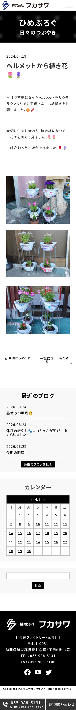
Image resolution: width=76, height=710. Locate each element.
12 (56, 524)
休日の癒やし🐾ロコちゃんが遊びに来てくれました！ (37, 432)
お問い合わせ (64, 704)
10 (38, 524)
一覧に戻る (46, 360)
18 (47, 533)
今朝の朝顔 (15, 452)
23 (29, 542)
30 (29, 551)
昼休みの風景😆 (19, 412)
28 (11, 551)
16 (29, 533)
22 (20, 542)
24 (38, 542)
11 (47, 524)
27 (65, 542)
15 (20, 533)
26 (56, 542)
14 (11, 533)
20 (65, 533)
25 (47, 542)
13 (65, 524)
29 (20, 551)
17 (38, 533)
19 (56, 533)
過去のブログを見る (38, 464)
